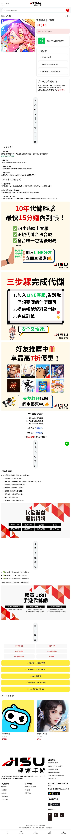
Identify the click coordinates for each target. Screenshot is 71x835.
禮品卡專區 (4, 796)
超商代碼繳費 (19, 651)
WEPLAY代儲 (6, 734)
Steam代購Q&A (52, 651)
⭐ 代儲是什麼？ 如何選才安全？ (35, 669)
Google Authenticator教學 (56, 775)
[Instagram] (56, 815)
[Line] (50, 819)
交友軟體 (4, 793)
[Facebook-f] (50, 815)
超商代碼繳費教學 (53, 769)
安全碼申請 (52, 646)
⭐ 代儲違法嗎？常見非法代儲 (35, 682)
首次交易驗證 (19, 646)
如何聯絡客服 (52, 779)
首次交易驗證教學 (53, 763)
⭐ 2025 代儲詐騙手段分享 (35, 689)
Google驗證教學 (19, 656)
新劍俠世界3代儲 (42, 734)
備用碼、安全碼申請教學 (55, 766)
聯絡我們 (27, 790)
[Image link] (23, 765)
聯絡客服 (51, 656)
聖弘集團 (28, 828)
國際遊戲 (4, 787)
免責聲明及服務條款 (30, 787)
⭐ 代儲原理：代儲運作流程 (35, 663)
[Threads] (62, 815)
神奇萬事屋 (40, 828)
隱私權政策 (28, 793)
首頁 (2, 16)
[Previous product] (65, 16)
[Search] (67, 10)
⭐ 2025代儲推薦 (35, 676)
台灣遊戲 (8, 16)
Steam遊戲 (4, 799)
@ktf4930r (61, 90)
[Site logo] (35, 3)
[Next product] (69, 16)
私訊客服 (30, 437)
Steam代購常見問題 (54, 772)
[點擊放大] (5, 49)
